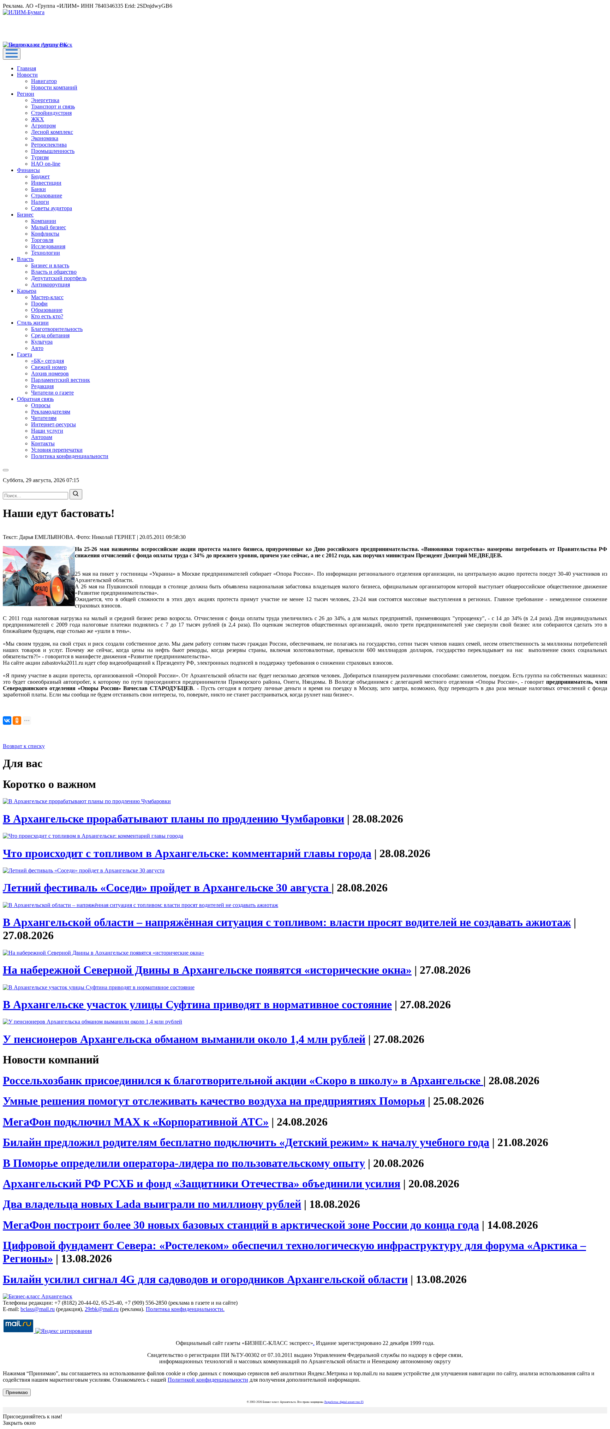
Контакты (43, 443)
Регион (25, 94)
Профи (39, 304)
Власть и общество (54, 272)
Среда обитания (50, 335)
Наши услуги (47, 431)
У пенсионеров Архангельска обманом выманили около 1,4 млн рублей (184, 1039)
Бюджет (40, 176)
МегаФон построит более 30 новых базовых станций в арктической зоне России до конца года (241, 1224)
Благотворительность (57, 329)
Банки (38, 189)
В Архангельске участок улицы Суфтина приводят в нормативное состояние (197, 1004)
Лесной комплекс (52, 132)
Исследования (48, 246)
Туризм (40, 157)
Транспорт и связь (53, 106)
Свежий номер (49, 367)
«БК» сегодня (47, 361)
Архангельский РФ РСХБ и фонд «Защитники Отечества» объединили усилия (201, 1183)
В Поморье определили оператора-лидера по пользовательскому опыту (184, 1163)
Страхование (46, 195)
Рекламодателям (50, 412)
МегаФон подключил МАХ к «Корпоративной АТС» (136, 1121)
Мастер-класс (47, 297)
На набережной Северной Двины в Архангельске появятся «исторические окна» (207, 969)
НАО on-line (45, 164)
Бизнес (25, 215)
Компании (43, 221)
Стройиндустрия (51, 113)
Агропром (43, 126)
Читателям (43, 418)
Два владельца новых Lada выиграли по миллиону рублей (152, 1204)
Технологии (45, 253)
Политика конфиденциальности (69, 456)
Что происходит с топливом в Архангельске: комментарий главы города (187, 853)
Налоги (40, 202)
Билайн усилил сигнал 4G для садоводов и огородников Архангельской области (205, 1279)
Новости (27, 75)
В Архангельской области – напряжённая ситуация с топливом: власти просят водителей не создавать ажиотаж (287, 922)
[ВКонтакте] (7, 720)
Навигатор (44, 81)
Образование (46, 310)
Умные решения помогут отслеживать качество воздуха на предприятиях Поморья (214, 1101)
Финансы (28, 170)
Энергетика (45, 100)
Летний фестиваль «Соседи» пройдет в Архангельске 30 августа (167, 887)
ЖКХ (37, 119)
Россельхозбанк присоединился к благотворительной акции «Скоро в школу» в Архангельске (243, 1080)
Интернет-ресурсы (53, 424)
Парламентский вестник (60, 380)
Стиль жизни (33, 323)
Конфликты (45, 234)
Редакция (42, 386)
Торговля (42, 240)
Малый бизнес (48, 227)
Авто (37, 348)
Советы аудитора (51, 208)
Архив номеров (50, 373)
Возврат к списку (24, 746)
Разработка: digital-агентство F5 (344, 1402)
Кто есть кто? (47, 316)
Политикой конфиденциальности (208, 1380)
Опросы (40, 405)
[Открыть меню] (11, 54)
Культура (42, 342)
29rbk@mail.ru (102, 1309)
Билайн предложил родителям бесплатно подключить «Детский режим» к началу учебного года (246, 1142)
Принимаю (17, 1392)
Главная (26, 68)
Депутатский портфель (58, 278)
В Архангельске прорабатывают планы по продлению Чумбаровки (173, 818)
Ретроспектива (49, 145)
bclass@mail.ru (37, 1309)
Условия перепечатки (57, 450)
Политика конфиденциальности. (185, 1309)
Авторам (41, 437)
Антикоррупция (50, 284)
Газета (24, 354)
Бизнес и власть (50, 265)
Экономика (44, 138)
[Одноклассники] (17, 720)
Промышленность (52, 151)
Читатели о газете (52, 393)
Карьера (26, 291)
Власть (25, 259)
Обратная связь (35, 399)
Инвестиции (46, 183)
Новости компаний (54, 87)
